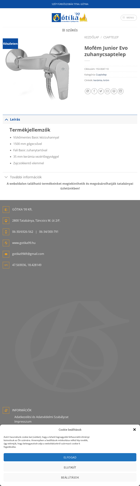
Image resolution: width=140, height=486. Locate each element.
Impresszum (23, 421)
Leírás (15, 119)
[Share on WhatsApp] (88, 91)
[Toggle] (6, 119)
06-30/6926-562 (22, 232)
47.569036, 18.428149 (26, 265)
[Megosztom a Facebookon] (94, 91)
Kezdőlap (91, 37)
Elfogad (70, 457)
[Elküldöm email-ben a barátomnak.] (107, 91)
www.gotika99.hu (24, 243)
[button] (134, 429)
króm (106, 80)
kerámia (98, 80)
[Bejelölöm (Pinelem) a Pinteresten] (114, 91)
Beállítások (70, 477)
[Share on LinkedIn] (121, 91)
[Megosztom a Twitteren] (101, 91)
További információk (26, 177)
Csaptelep (111, 37)
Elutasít (70, 467)
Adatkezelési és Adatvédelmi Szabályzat (41, 417)
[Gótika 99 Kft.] (70, 17)
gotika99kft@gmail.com (28, 254)
